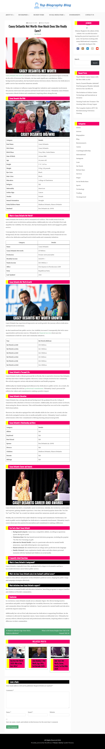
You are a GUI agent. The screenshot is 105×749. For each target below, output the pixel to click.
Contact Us (89, 15)
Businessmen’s (74, 15)
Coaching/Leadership (83, 151)
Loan (78, 162)
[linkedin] (87, 48)
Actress (78, 131)
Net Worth (37, 34)
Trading (79, 193)
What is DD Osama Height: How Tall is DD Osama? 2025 (55, 632)
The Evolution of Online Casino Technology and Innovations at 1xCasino (86, 95)
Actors (78, 127)
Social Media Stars (56, 15)
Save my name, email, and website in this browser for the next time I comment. (32, 722)
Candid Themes (68, 743)
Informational (81, 154)
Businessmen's (81, 143)
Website (52, 712)
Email (30, 712)
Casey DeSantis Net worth (14, 75)
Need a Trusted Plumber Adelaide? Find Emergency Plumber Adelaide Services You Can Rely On (87, 86)
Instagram (79, 158)
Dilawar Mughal (44, 23)
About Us (9, 15)
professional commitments (34, 388)
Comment (10, 690)
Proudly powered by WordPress (41, 743)
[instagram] (92, 48)
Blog (77, 139)
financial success (45, 333)
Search (77, 59)
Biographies (23, 15)
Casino (78, 147)
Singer (78, 177)
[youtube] (97, 48)
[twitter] (83, 48)
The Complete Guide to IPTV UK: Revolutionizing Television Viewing (87, 110)
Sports (78, 185)
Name (8, 712)
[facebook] (78, 48)
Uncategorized (81, 197)
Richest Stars (39, 15)
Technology (80, 189)
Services (79, 174)
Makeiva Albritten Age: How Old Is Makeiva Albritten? (18, 632)
